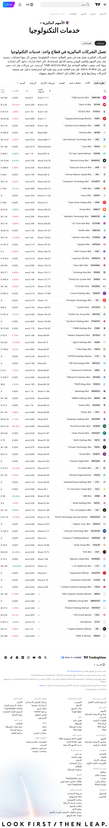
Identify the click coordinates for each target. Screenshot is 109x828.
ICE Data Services (74, 671)
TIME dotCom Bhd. (80, 97)
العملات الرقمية (99, 720)
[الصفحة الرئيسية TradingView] (97, 5)
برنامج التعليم (16, 733)
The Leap (77, 730)
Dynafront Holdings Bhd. (77, 321)
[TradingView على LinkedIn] (23, 658)
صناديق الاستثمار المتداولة (95, 714)
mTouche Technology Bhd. (76, 531)
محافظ (103, 772)
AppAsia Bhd (84, 244)
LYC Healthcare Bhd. (81, 566)
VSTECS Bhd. (84, 111)
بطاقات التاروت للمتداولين (71, 781)
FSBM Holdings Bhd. (82, 328)
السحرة (43, 745)
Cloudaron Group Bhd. (80, 580)
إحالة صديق (42, 708)
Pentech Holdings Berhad (77, 608)
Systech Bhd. (83, 307)
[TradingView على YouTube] (34, 658)
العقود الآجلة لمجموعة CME (70, 738)
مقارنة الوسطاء (75, 726)
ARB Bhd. (87, 496)
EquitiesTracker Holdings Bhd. (77, 482)
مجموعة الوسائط (75, 769)
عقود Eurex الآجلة (74, 742)
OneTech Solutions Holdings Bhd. (76, 587)
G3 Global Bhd (84, 468)
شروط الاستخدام (74, 793)
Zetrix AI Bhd (85, 104)
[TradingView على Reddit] (6, 658)
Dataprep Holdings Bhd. (78, 419)
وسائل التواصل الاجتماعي (36, 702)
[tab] (100, 43)
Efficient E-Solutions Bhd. (78, 377)
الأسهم (103, 711)
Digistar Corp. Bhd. (81, 524)
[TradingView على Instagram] (28, 658)
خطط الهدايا (77, 711)
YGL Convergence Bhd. (80, 510)
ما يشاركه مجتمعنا (39, 705)
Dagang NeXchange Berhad (78, 118)
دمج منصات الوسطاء (13, 726)
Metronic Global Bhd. (79, 559)
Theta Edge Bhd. (83, 349)
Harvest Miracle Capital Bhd (78, 174)
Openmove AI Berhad (81, 370)
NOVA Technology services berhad (71, 517)
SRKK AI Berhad (83, 636)
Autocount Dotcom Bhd (80, 167)
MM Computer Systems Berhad (76, 594)
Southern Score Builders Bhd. (77, 125)
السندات (102, 717)
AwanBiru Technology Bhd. (76, 216)
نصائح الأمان (77, 809)
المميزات (78, 702)
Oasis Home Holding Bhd (79, 202)
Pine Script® (100, 784)
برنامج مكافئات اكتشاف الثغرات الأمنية (66, 812)
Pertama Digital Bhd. (79, 461)
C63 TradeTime (74, 784)
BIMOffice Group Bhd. (78, 601)
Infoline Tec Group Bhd (79, 314)
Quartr (42, 685)
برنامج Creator (40, 711)
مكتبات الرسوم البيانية (13, 705)
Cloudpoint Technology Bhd (76, 181)
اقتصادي (102, 754)
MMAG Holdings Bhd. (81, 398)
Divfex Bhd (86, 412)
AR (27, 4)
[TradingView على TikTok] (11, 658)
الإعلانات (18, 723)
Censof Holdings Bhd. (80, 293)
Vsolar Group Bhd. (81, 545)
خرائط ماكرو (100, 781)
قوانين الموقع (41, 714)
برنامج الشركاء (16, 730)
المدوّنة (79, 760)
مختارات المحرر (40, 733)
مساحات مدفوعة (40, 751)
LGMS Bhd (86, 188)
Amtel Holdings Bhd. (81, 503)
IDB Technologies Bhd (79, 363)
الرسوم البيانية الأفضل (97, 702)
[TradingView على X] (45, 658)
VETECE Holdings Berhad (79, 356)
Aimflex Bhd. (84, 230)
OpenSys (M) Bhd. (80, 258)
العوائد (103, 757)
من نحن (78, 754)
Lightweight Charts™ (13, 708)
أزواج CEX (101, 723)
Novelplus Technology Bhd (79, 300)
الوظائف (78, 766)
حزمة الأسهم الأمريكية (72, 745)
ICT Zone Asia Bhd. (81, 223)
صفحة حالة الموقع (74, 815)
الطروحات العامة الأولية (96, 763)
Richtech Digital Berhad (80, 475)
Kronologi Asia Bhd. (82, 272)
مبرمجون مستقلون (39, 748)
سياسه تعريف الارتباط (72, 803)
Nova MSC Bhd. (80, 265)
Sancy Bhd (86, 195)
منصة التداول (17, 714)
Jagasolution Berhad (79, 573)
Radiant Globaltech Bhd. (79, 335)
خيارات (103, 778)
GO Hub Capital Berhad (80, 153)
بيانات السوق (76, 708)
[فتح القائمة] (105, 4)
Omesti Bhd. (85, 209)
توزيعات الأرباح (100, 760)
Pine (104, 730)
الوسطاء (78, 723)
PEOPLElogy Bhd (83, 384)
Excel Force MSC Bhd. (80, 426)
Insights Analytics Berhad (79, 629)
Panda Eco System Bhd (80, 279)
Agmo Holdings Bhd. (82, 342)
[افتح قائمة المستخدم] (20, 4)
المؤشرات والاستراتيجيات (36, 742)
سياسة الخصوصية (74, 799)
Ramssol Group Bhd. (79, 160)
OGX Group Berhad (82, 615)
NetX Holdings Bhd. (82, 440)
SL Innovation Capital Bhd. (79, 489)
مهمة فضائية (76, 757)
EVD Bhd (87, 552)
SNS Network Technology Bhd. (77, 139)
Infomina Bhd (85, 132)
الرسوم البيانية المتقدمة (12, 711)
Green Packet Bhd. (80, 433)
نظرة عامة (77, 720)
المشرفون (42, 718)
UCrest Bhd (84, 454)
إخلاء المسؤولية (75, 796)
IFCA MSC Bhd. (82, 286)
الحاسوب (102, 796)
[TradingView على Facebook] (40, 658)
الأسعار (79, 705)
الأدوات (19, 702)
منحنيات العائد (100, 775)
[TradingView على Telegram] (17, 658)
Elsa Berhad (85, 622)
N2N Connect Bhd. (82, 251)
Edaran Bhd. (84, 405)
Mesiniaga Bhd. (82, 391)
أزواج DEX (101, 726)
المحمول (102, 793)
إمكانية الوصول (75, 806)
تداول (44, 726)
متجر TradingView (74, 778)
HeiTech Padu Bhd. (81, 237)
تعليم (44, 730)
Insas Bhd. (86, 146)
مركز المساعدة (75, 763)
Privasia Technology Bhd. (79, 447)
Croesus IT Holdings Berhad (76, 538)
